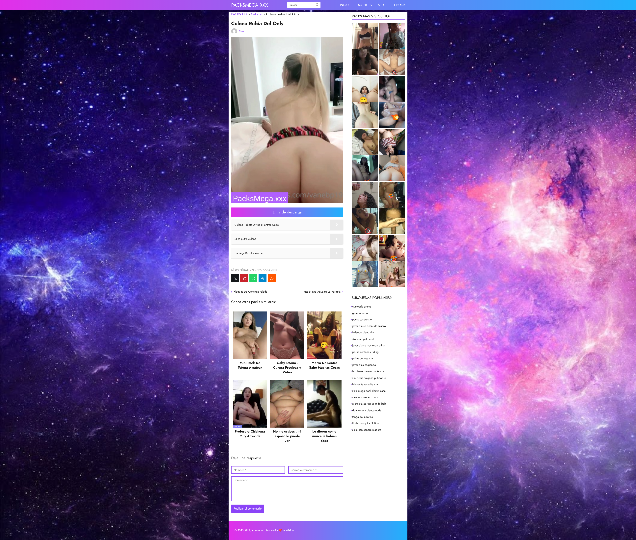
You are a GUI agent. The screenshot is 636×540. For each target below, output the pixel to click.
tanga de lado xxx (362, 417)
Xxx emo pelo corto (363, 339)
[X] (235, 278)
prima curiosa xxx (362, 358)
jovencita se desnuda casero (369, 326)
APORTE (383, 5)
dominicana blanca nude (366, 410)
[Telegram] (262, 278)
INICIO (344, 5)
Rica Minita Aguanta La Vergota (322, 292)
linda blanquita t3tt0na (365, 423)
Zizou (241, 31)
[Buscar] (317, 4)
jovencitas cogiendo (364, 365)
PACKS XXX (239, 14)
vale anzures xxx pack (365, 397)
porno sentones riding (365, 352)
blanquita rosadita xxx (365, 384)
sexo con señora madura (366, 430)
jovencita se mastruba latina (368, 345)
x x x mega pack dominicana (369, 391)
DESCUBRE (361, 5)
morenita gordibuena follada (369, 404)
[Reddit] (272, 278)
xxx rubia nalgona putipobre (369, 378)
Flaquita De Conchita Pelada (250, 292)
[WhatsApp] (253, 278)
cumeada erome (361, 307)
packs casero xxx (362, 319)
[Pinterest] (244, 278)
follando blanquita (363, 332)
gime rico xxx (360, 313)
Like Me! (399, 5)
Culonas (257, 14)
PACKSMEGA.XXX (249, 4)
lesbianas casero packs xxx (368, 371)
